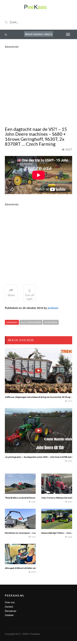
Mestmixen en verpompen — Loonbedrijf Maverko (29, 533)
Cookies (9, 615)
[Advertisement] (38, 87)
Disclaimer (10, 611)
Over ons (10, 602)
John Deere (50, 322)
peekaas (53, 308)
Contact (9, 606)
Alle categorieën (31, 322)
